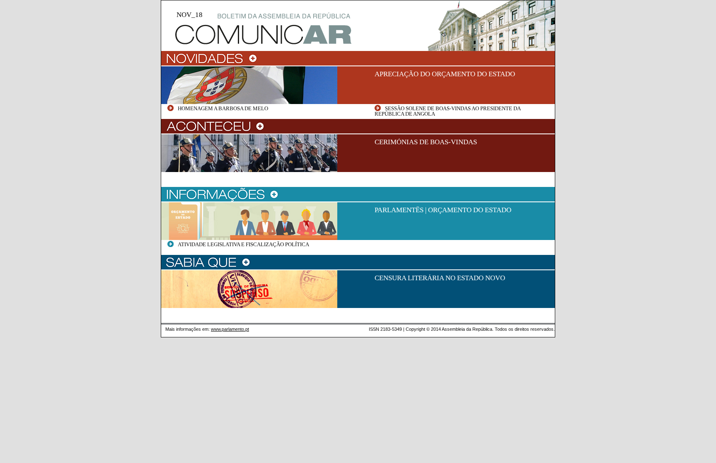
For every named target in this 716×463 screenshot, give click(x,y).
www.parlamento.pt (230, 329)
